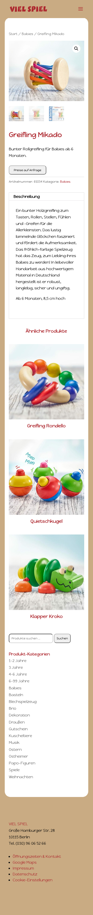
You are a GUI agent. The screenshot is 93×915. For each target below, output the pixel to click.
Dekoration (19, 715)
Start (13, 34)
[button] (76, 49)
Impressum (23, 868)
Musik (14, 742)
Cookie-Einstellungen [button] (32, 879)
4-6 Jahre (18, 674)
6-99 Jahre (19, 681)
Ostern (15, 749)
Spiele (14, 769)
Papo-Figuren (22, 763)
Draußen (17, 722)
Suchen (62, 638)
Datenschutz (25, 874)
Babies (27, 34)
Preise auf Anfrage (27, 170)
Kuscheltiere (20, 735)
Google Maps (25, 862)
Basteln (16, 694)
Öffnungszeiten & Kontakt (37, 856)
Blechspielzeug (23, 701)
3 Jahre (16, 667)
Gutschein (18, 728)
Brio (12, 708)
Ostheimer (18, 756)
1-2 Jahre (17, 660)
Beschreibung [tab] (27, 196)
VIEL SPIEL (18, 823)
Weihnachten (21, 776)
